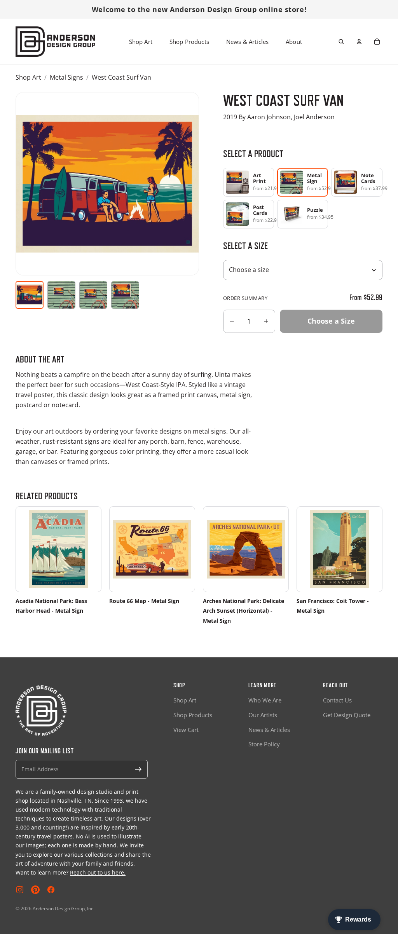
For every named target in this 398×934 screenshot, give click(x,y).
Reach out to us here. (98, 872)
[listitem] (248, 182)
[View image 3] (93, 295)
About (294, 41)
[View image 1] (30, 295)
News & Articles (247, 41)
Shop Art (140, 41)
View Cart (186, 730)
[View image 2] (61, 295)
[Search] (341, 41)
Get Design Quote (346, 715)
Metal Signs (66, 77)
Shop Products (189, 41)
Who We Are (264, 700)
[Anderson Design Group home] (55, 41)
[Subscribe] (138, 769)
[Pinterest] (35, 889)
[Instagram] (20, 889)
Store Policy (264, 744)
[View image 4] (125, 295)
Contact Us (337, 700)
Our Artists (262, 715)
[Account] (359, 41)
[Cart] (377, 41)
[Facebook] (51, 889)
